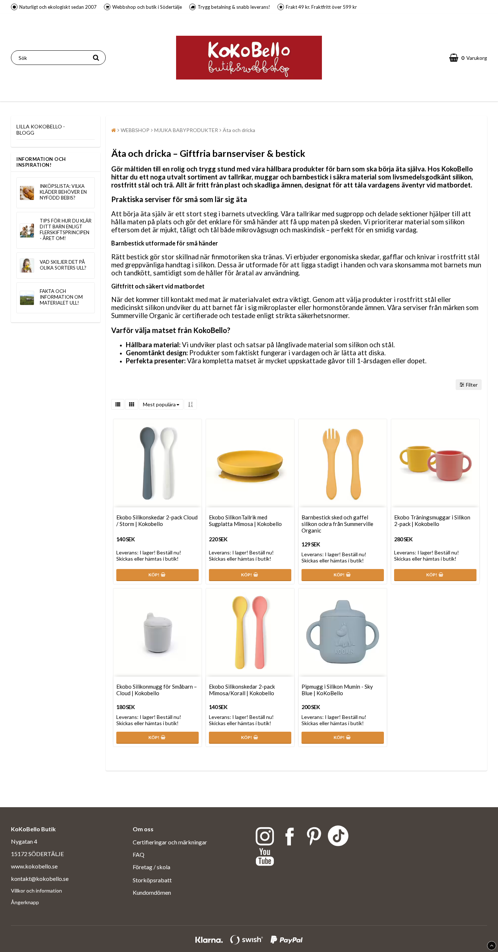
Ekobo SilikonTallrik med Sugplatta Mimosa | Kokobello (245, 520)
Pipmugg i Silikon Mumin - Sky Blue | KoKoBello (337, 689)
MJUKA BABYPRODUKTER (186, 130)
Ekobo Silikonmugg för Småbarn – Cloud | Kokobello (156, 689)
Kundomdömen (152, 892)
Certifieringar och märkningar (170, 842)
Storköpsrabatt (152, 879)
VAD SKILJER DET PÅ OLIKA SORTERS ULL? (63, 265)
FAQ (138, 854)
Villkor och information (36, 890)
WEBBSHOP (135, 130)
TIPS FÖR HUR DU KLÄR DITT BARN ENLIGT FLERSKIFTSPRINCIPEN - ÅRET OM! (66, 229)
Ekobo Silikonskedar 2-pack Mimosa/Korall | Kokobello (242, 689)
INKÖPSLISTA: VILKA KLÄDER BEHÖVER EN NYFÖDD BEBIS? (63, 192)
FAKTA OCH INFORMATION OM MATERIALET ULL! (61, 297)
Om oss (143, 828)
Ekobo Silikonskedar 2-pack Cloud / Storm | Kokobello (157, 520)
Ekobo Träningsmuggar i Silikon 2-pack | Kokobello (432, 520)
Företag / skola (152, 866)
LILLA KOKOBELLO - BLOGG (40, 129)
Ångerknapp (25, 902)
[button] (468, 57)
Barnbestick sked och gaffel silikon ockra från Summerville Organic (337, 524)
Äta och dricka (239, 130)
